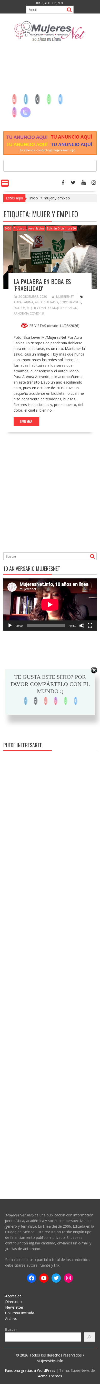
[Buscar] (89, 1337)
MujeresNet (65, 296)
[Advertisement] (50, 88)
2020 (8, 228)
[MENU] (5, 183)
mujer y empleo (39, 308)
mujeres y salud (64, 308)
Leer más (26, 421)
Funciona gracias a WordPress (30, 1370)
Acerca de (13, 1296)
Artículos (20, 228)
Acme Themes (50, 1376)
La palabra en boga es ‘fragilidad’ (42, 284)
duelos (19, 308)
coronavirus (70, 302)
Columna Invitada (19, 1312)
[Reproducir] (10, 625)
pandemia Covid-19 (29, 313)
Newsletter (14, 1307)
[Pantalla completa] (90, 625)
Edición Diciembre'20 (61, 228)
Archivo (11, 1318)
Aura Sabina (36, 228)
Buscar (11, 1329)
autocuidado (46, 302)
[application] (50, 604)
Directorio (13, 1301)
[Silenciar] (81, 625)
